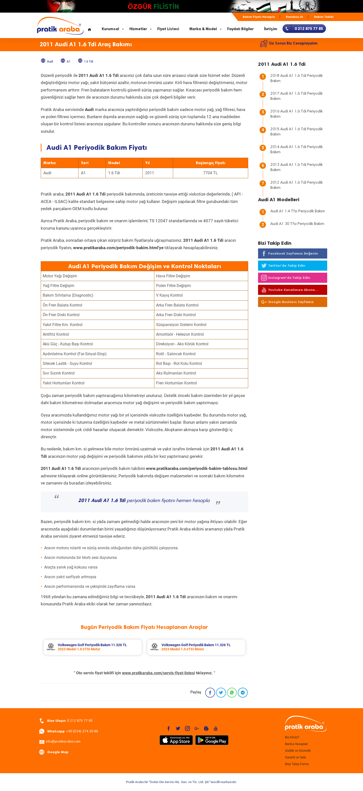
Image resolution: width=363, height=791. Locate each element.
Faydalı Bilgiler (240, 29)
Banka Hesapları (296, 744)
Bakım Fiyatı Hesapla (259, 17)
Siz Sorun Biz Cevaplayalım (293, 43)
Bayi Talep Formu (297, 764)
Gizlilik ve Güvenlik (298, 750)
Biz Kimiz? (292, 737)
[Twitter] (221, 693)
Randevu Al (294, 17)
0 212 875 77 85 (70, 721)
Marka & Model (203, 29)
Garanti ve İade (295, 757)
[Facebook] (210, 693)
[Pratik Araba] (305, 724)
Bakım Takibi (324, 17)
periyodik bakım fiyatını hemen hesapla (144, 500)
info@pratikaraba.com (63, 742)
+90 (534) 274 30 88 (72, 731)
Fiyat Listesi (168, 29)
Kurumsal (110, 29)
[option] (92, 647)
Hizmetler (138, 29)
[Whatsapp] (232, 693)
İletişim (270, 29)
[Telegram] (243, 693)
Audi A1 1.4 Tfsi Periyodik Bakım (297, 211)
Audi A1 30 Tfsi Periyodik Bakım (297, 224)
